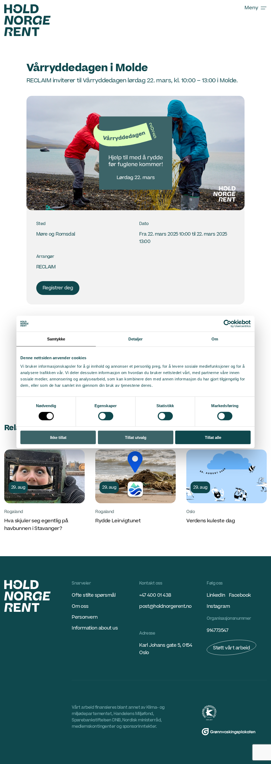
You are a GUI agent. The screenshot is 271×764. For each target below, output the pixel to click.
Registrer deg (58, 288)
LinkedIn (216, 595)
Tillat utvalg (135, 437)
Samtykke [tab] (56, 339)
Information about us (95, 628)
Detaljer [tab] (135, 339)
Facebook (240, 595)
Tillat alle (213, 437)
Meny (251, 7)
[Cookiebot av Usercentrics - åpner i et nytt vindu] (227, 324)
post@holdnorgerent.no (165, 606)
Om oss (80, 606)
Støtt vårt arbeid (231, 648)
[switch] (105, 416)
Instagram (218, 606)
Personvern (85, 617)
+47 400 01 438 (155, 595)
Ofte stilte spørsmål (93, 595)
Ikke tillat (58, 437)
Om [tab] (214, 339)
